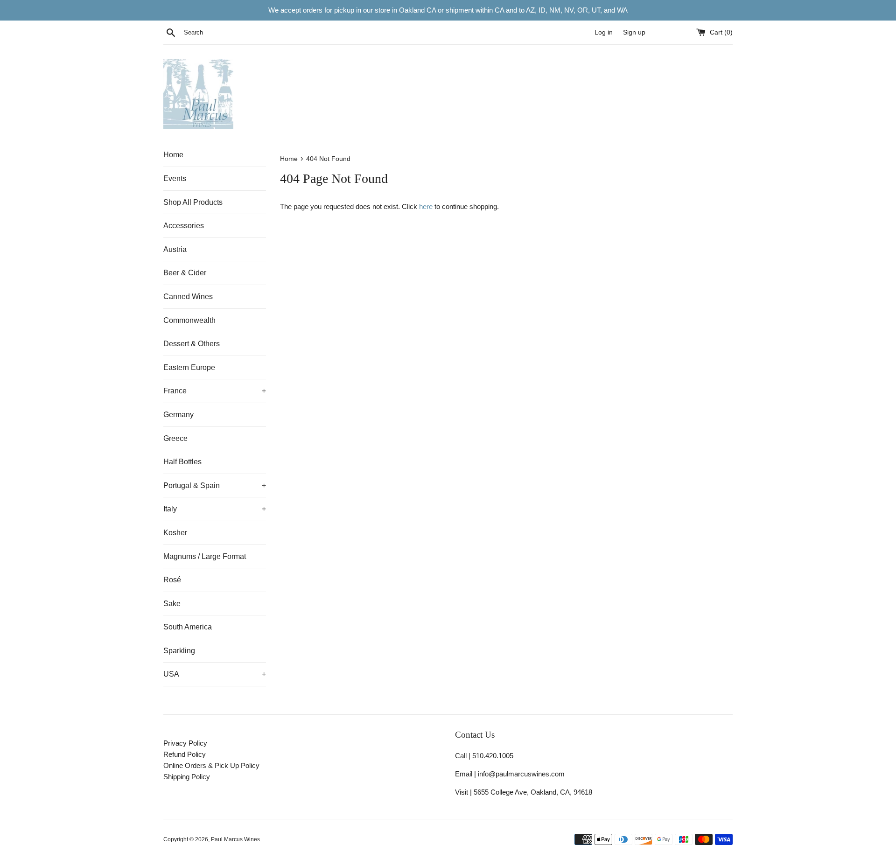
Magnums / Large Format (204, 556)
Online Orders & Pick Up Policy (211, 765)
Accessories (183, 226)
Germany (178, 415)
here (426, 206)
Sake (172, 604)
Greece (175, 438)
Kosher (175, 533)
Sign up (634, 32)
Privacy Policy (185, 743)
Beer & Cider (184, 273)
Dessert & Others (191, 344)
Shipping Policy (186, 777)
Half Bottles (182, 462)
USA (214, 674)
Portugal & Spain (214, 485)
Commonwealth (189, 320)
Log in (604, 32)
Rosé (172, 580)
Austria (175, 249)
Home (173, 155)
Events (174, 178)
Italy (214, 509)
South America (187, 627)
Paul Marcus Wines (235, 839)
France (214, 391)
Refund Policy (184, 754)
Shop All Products (193, 202)
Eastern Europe (189, 367)
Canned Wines (188, 296)
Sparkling (179, 651)
